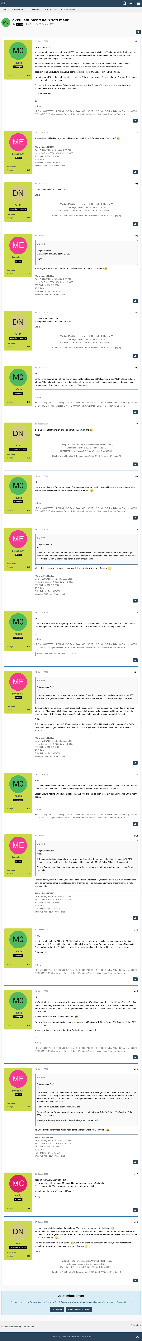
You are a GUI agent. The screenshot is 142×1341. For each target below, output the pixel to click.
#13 (136, 836)
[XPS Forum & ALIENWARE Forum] (3, 3)
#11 (136, 672)
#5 (136, 313)
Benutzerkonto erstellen (78, 1309)
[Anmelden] (131, 3)
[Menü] (138, 3)
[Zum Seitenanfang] (138, 1337)
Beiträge (10, 76)
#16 (136, 1069)
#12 (136, 774)
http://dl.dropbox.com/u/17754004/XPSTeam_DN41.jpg (93, 215)
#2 (136, 132)
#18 (136, 1222)
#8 (136, 476)
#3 (136, 184)
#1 (136, 41)
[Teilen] (138, 32)
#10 (136, 612)
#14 (136, 930)
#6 (136, 368)
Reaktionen (11, 167)
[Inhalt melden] (135, 121)
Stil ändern (136, 1325)
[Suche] (124, 3)
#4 (136, 236)
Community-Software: (71, 1336)
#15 (136, 991)
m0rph (31, 24)
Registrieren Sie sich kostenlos (76, 1302)
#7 (136, 424)
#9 (136, 529)
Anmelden (57, 1309)
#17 (136, 1174)
